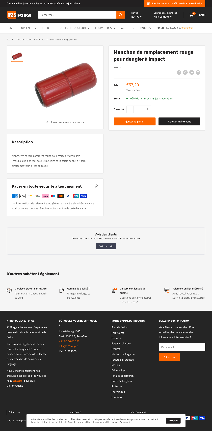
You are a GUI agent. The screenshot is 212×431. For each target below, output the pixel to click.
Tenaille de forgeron (122, 376)
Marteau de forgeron (123, 354)
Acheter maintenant (179, 121)
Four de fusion (119, 327)
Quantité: (119, 109)
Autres (126, 28)
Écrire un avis (106, 246)
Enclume (116, 338)
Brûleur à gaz (119, 370)
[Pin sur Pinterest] (185, 72)
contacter (18, 381)
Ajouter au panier (134, 121)
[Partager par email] (198, 72)
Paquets (145, 28)
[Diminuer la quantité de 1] (130, 109)
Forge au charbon (121, 343)
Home (10, 28)
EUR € (11, 412)
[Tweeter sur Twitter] (191, 72)
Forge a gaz (117, 333)
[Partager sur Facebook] (179, 72)
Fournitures (103, 28)
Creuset (115, 349)
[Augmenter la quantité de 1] (147, 109)
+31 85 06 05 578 (69, 341)
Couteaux (116, 397)
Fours (46, 28)
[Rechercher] (120, 15)
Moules (115, 365)
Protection (117, 386)
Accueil (10, 39)
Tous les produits (25, 39)
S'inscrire (169, 357)
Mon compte (161, 16)
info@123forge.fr (69, 346)
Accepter (173, 420)
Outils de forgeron (73, 28)
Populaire (26, 28)
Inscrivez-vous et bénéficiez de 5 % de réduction (177, 3)
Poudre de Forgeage (122, 360)
